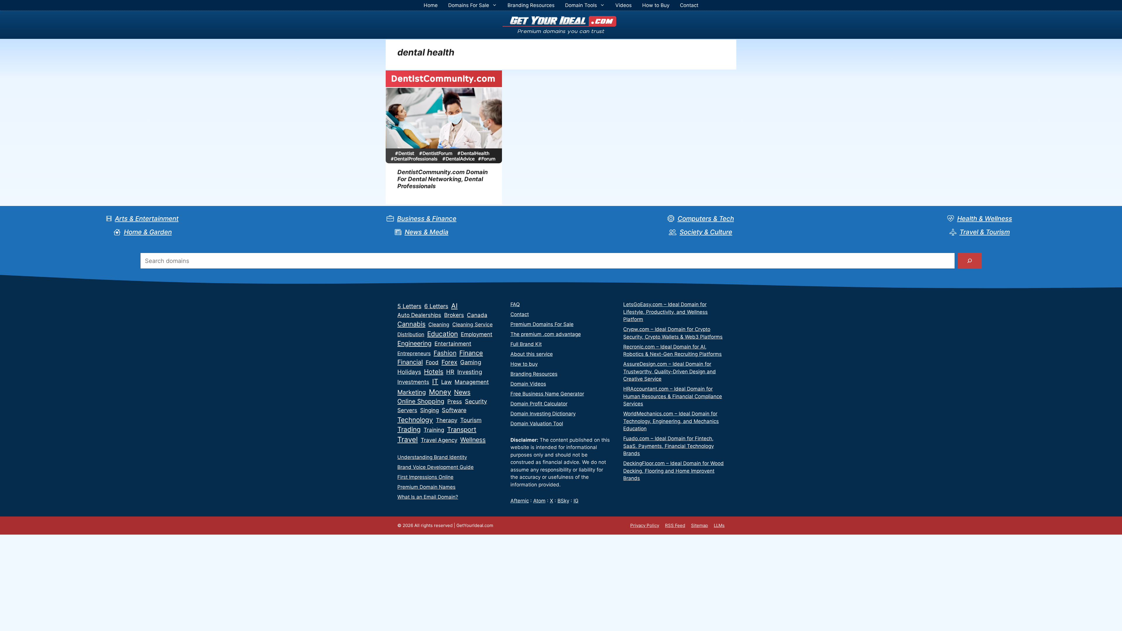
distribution (410, 334)
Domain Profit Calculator (538, 404)
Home (431, 5)
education (442, 334)
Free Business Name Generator (547, 394)
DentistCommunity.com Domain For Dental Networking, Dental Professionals (442, 179)
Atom (539, 501)
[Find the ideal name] (970, 261)
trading (409, 429)
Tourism (471, 420)
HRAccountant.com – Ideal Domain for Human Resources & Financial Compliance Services (672, 396)
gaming (470, 362)
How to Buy (655, 5)
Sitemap (699, 525)
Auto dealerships (419, 315)
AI (454, 306)
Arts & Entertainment (147, 218)
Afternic (519, 501)
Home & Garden (148, 232)
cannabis (411, 324)
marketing (411, 392)
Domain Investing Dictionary (543, 414)
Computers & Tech (706, 218)
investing (469, 371)
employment (476, 334)
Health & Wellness (984, 218)
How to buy (524, 364)
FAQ (515, 304)
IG (576, 501)
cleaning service (472, 324)
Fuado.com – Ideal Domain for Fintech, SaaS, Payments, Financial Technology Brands (668, 446)
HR (450, 371)
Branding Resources (531, 5)
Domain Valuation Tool (536, 424)
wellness (473, 439)
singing (429, 410)
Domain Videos (528, 384)
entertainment (452, 343)
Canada (477, 315)
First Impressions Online (425, 477)
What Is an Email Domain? (427, 497)
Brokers (454, 315)
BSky (563, 501)
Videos (623, 5)
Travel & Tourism (985, 232)
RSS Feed (675, 525)
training (434, 430)
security (476, 401)
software (454, 410)
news (462, 392)
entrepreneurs (414, 353)
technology (415, 420)
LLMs (719, 525)
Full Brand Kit (526, 344)
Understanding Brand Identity (432, 457)
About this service (531, 354)
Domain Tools (581, 5)
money (440, 392)
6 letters (436, 306)
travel (407, 439)
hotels (433, 371)
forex (449, 362)
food (432, 362)
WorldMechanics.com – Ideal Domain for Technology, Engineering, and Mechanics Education (671, 421)
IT (435, 381)
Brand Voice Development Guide (435, 467)
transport (461, 429)
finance (471, 353)
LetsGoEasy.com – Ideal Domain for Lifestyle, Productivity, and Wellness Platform (665, 311)
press (454, 401)
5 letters (409, 306)
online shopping (420, 401)
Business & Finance (426, 218)
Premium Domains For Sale (542, 324)
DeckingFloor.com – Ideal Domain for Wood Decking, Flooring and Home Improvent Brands (673, 470)
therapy (446, 420)
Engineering (414, 343)
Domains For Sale (468, 5)
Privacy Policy (644, 525)
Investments (413, 382)
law (446, 382)
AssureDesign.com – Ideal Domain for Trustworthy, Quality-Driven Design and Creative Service (669, 371)
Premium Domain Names (426, 487)
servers (407, 410)
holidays (409, 371)
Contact (689, 5)
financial (410, 362)
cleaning (438, 324)
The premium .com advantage (545, 334)
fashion (445, 353)
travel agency (439, 440)
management (472, 382)
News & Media (427, 232)
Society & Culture (706, 232)
